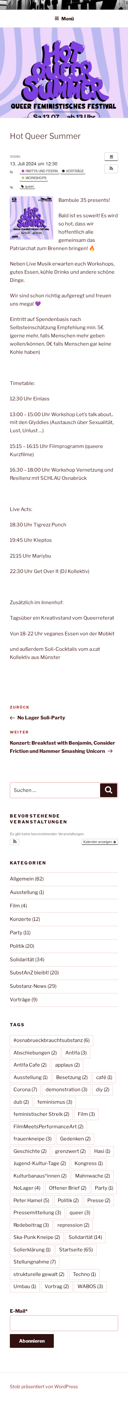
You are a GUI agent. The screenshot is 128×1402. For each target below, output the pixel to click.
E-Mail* (19, 1311)
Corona (25, 1090)
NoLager (26, 1188)
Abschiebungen (35, 1053)
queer (29, 186)
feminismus (54, 1102)
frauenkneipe (32, 1139)
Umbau (24, 1286)
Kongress (89, 1163)
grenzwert (70, 1151)
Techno (84, 1274)
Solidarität (22, 960)
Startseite (76, 1250)
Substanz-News (28, 986)
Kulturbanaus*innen (40, 1176)
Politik (17, 946)
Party (16, 933)
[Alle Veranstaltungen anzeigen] (111, 156)
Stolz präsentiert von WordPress (44, 1386)
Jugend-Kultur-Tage (39, 1163)
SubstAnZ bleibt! (29, 973)
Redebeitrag (31, 1225)
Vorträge (74, 171)
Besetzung (72, 1077)
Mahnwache (92, 1176)
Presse (98, 1200)
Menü (67, 18)
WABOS (90, 1286)
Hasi (102, 1151)
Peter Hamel (31, 1200)
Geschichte (30, 1151)
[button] (111, 169)
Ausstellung (24, 892)
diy (102, 1090)
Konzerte (20, 919)
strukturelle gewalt (38, 1274)
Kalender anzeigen (98, 841)
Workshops (35, 178)
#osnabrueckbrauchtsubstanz (51, 1040)
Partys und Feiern (41, 171)
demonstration (66, 1090)
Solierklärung (32, 1250)
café (104, 1077)
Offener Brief (67, 1188)
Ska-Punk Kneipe (36, 1237)
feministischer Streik (41, 1114)
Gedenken (75, 1139)
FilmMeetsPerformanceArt (48, 1127)
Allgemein (22, 879)
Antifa (76, 1053)
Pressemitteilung (37, 1213)
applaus (67, 1065)
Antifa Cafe (30, 1065)
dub (21, 1102)
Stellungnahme (34, 1262)
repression (73, 1225)
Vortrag (57, 1286)
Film (15, 906)
